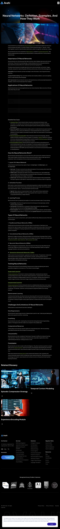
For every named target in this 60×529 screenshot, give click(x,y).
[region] (30, 104)
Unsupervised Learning (15, 282)
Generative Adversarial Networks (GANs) (22, 252)
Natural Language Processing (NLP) (18, 135)
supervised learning (13, 274)
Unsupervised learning (13, 285)
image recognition (13, 239)
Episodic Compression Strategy (14, 391)
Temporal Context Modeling (42, 388)
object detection (21, 239)
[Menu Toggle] (58, 3)
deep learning (30, 51)
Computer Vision (14, 122)
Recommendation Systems (16, 142)
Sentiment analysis (43, 139)
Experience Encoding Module (13, 419)
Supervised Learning (14, 271)
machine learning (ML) (43, 51)
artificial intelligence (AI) (29, 45)
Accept (51, 524)
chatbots (40, 137)
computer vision (31, 239)
